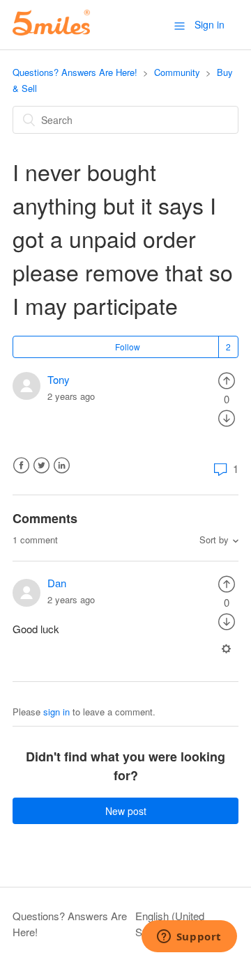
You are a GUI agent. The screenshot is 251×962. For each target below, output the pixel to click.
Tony (58, 379)
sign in (56, 711)
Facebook (21, 465)
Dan (56, 582)
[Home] (51, 31)
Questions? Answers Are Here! (75, 72)
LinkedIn (61, 465)
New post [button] (125, 811)
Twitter (41, 465)
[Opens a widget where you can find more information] (189, 937)
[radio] (226, 379)
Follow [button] (127, 346)
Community (177, 72)
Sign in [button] (210, 24)
